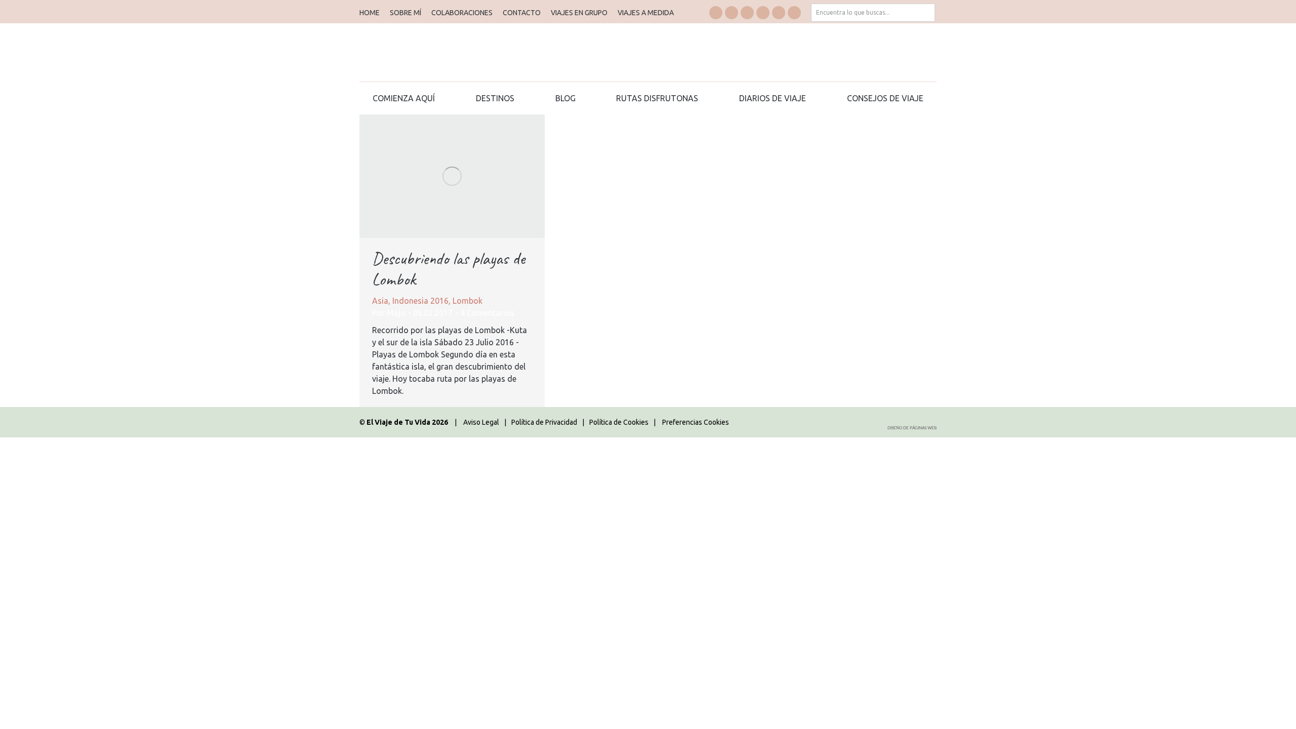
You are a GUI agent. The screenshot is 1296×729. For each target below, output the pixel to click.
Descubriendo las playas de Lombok (448, 269)
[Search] (926, 13)
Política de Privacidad (544, 422)
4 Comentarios (487, 312)
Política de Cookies (619, 422)
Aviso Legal (481, 422)
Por (389, 312)
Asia (380, 300)
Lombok (467, 300)
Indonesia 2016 (420, 300)
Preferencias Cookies (695, 422)
